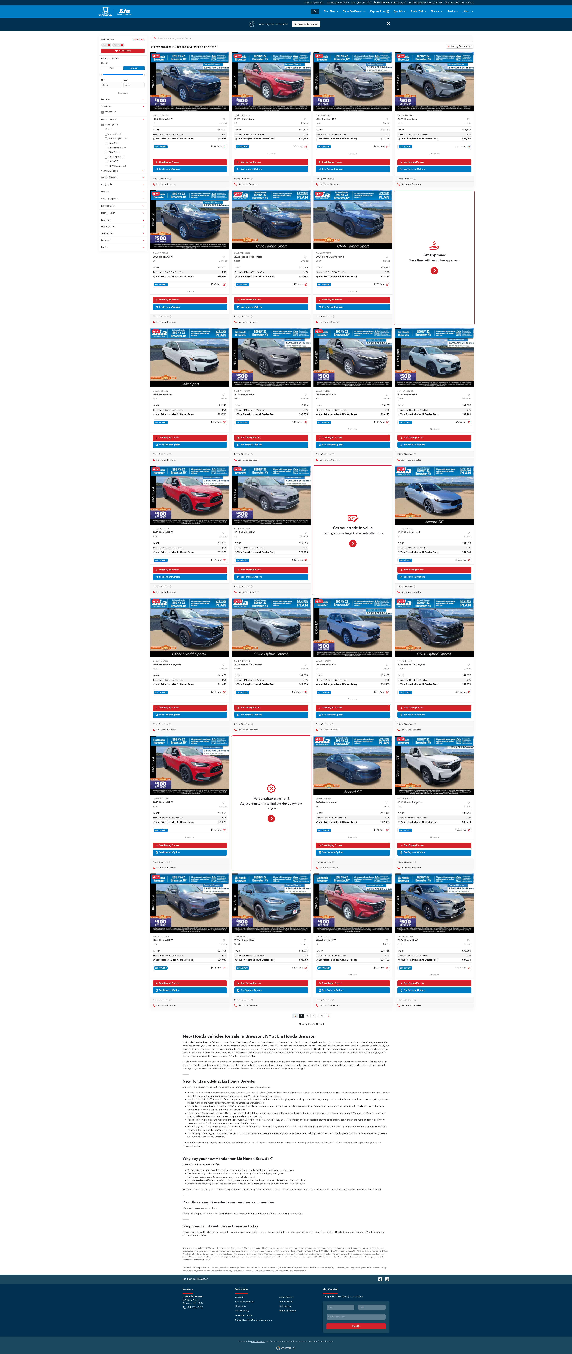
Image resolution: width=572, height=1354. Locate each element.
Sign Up (356, 1326)
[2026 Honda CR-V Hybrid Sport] (352, 219)
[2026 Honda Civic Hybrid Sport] (271, 219)
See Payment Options (169, 169)
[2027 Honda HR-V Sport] (352, 81)
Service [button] (451, 11)
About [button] (466, 11)
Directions (240, 1306)
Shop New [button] (329, 11)
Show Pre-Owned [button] (352, 11)
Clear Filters (139, 40)
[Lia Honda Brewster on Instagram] (386, 1279)
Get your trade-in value (306, 24)
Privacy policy (242, 1311)
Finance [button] (435, 11)
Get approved (286, 1302)
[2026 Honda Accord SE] (434, 495)
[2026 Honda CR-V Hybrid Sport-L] (189, 627)
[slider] (101, 74)
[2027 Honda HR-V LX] (271, 495)
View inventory (286, 1297)
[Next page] (329, 1016)
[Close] (389, 23)
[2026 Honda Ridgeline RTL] (434, 765)
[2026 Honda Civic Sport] (189, 357)
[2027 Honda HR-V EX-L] (271, 357)
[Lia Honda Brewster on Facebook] (379, 1279)
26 (322, 1016)
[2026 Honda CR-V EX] (352, 357)
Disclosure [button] (123, 93)
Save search (125, 51)
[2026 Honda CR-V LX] (189, 81)
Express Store (377, 11)
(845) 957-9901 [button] (195, 1307)
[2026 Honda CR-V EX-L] (434, 81)
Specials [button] (398, 11)
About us (239, 1297)
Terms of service (287, 1311)
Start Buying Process (169, 162)
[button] (390, 3)
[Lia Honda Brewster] (115, 11)
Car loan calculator (244, 1302)
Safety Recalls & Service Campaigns (253, 1320)
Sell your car (285, 1306)
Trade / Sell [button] (417, 11)
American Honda (243, 1315)
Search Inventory (315, 11)
